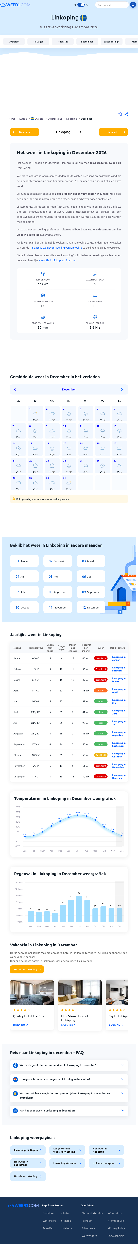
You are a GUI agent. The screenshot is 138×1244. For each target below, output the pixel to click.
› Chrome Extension (92, 1213)
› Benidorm (48, 1213)
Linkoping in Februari (119, 669)
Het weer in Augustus (100, 1150)
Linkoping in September (119, 744)
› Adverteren (88, 1228)
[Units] (81, 5)
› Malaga (66, 1220)
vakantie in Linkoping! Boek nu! (57, 260)
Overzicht (14, 41)
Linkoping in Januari (119, 658)
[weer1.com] (15, 5)
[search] (133, 5)
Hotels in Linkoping (25, 969)
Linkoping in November (119, 766)
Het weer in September (21, 1163)
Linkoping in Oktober (119, 755)
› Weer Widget (89, 1235)
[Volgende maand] (122, 389)
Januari (112, 132)
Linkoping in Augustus (119, 733)
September (87, 41)
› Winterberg (49, 1220)
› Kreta (65, 1213)
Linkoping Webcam (64, 1163)
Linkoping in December (119, 776)
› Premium (86, 1220)
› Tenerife (47, 1228)
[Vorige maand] (16, 389)
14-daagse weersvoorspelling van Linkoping (56, 247)
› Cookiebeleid (116, 1235)
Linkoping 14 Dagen (26, 1150)
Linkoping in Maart (119, 680)
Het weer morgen (103, 1163)
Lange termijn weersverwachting (64, 1150)
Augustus (63, 41)
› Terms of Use (116, 1220)
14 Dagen (38, 41)
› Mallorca (66, 1228)
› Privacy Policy (116, 1228)
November (25, 132)
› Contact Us (115, 1213)
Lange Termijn (111, 41)
